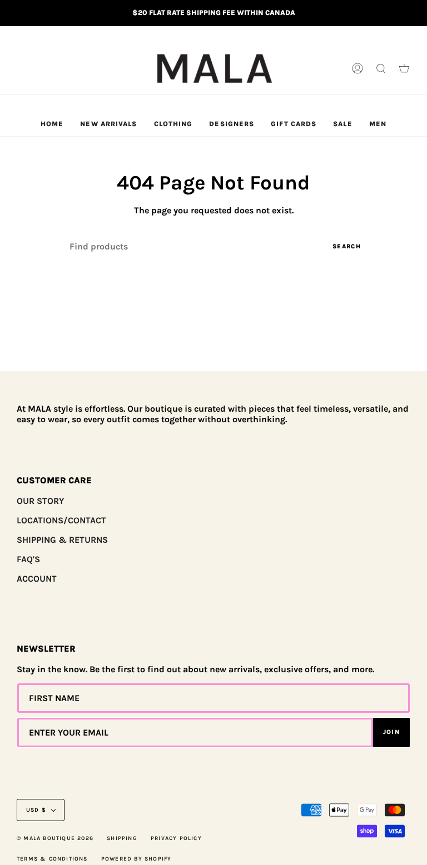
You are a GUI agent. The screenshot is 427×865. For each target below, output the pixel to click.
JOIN (391, 732)
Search (346, 246)
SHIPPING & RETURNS (62, 539)
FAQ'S (28, 559)
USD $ (36, 810)
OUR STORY (40, 501)
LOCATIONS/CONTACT (61, 520)
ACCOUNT (37, 578)
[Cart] (404, 69)
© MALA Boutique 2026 (55, 838)
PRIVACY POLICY (176, 838)
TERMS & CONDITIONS (52, 859)
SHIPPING (122, 838)
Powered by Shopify (136, 859)
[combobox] (213, 246)
